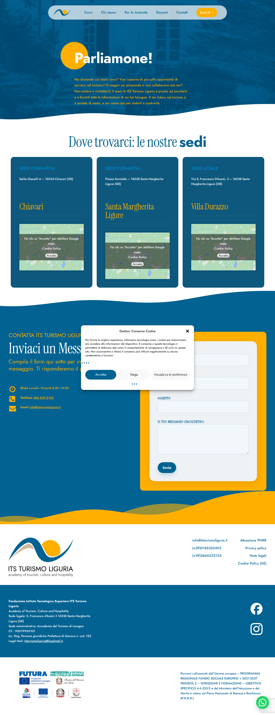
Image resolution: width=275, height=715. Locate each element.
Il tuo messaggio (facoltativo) (181, 422)
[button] (187, 331)
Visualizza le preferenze (170, 374)
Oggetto (164, 398)
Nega (134, 374)
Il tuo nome (167, 351)
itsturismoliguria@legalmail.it (43, 641)
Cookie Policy (51, 248)
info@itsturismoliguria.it (45, 407)
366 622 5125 (43, 397)
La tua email (167, 375)
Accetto (52, 255)
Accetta (100, 374)
